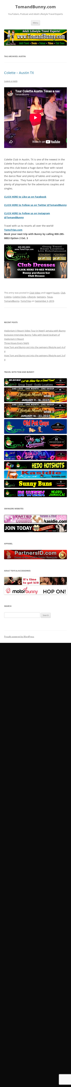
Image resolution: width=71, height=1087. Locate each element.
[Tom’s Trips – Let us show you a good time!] (35, 385)
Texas (50, 296)
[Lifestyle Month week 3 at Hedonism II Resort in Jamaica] (35, 417)
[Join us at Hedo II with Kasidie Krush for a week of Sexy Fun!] (35, 477)
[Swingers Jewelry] (35, 558)
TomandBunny (11, 301)
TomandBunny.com (35, 6)
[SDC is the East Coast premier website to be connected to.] (35, 531)
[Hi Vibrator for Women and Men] (35, 584)
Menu (35, 22)
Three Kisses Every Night (16, 343)
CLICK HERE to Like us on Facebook (25, 196)
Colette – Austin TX (19, 72)
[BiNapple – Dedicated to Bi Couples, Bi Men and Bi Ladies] (35, 459)
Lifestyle (31, 296)
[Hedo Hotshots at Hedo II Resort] (35, 468)
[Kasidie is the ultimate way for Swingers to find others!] (35, 521)
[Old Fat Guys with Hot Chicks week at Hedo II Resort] (35, 432)
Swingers (41, 296)
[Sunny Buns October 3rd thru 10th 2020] (35, 486)
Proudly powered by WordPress (19, 636)
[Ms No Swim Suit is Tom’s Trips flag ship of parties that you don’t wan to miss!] (35, 448)
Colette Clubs (19, 296)
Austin (56, 292)
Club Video (34, 292)
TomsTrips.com (13, 229)
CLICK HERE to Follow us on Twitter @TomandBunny (35, 205)
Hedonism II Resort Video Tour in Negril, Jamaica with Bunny (35, 330)
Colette (8, 296)
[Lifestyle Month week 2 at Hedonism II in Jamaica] (35, 401)
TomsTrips (26, 301)
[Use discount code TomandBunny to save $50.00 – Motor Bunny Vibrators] (35, 593)
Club (63, 292)
